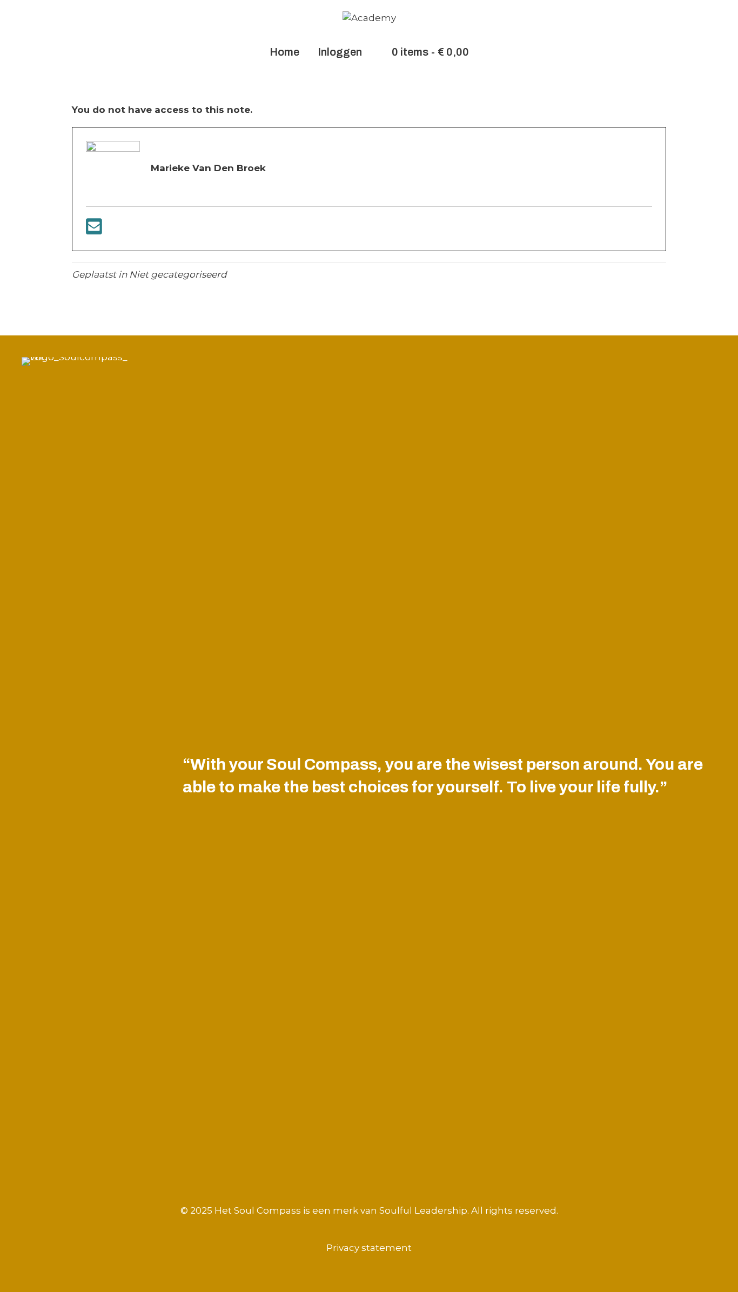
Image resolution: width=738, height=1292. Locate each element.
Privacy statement (369, 1247)
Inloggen (340, 52)
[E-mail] (94, 230)
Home (284, 52)
